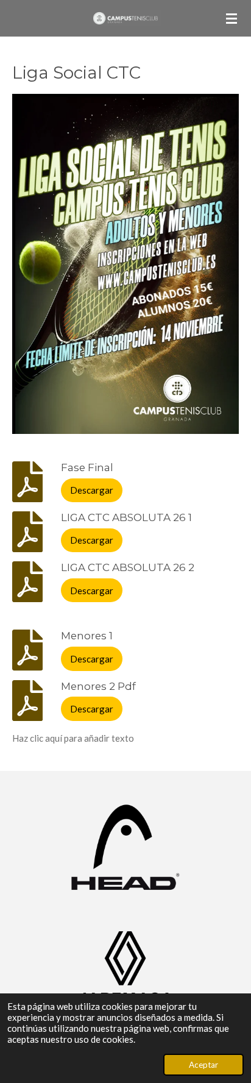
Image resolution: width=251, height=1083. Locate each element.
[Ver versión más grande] (125, 264)
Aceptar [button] (203, 1065)
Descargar (91, 490)
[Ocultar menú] (231, 18)
